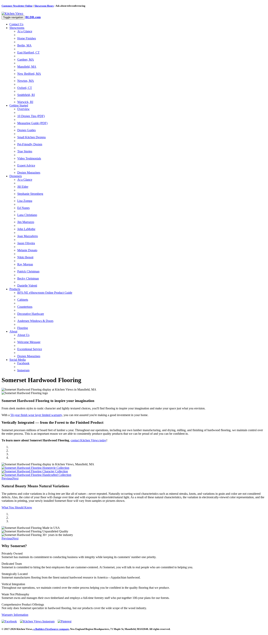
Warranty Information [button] (15, 614)
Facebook (23, 363)
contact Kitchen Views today (88, 440)
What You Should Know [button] (17, 507)
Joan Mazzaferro (27, 236)
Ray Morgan (25, 264)
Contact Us (16, 24)
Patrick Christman (28, 271)
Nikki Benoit (25, 257)
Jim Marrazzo (25, 222)
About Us (23, 335)
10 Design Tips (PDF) (31, 116)
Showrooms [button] (16, 27)
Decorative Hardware (30, 313)
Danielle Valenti (27, 285)
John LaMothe (26, 229)
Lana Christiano (27, 215)
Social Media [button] (17, 359)
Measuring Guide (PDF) (32, 123)
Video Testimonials (29, 158)
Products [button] (14, 289)
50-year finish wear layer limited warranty (36, 415)
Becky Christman (28, 278)
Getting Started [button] (18, 105)
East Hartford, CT (28, 52)
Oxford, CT (24, 87)
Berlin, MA (24, 45)
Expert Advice (26, 165)
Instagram (23, 370)
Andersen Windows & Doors (35, 321)
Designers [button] (15, 176)
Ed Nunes (23, 208)
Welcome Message (28, 342)
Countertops (24, 306)
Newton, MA (25, 80)
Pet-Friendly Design (29, 144)
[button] (7, 478)
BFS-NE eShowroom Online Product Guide (44, 292)
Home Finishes (26, 38)
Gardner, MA (25, 59)
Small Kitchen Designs (31, 137)
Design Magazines (28, 172)
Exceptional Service (29, 349)
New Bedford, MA (29, 73)
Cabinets (22, 299)
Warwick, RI (25, 102)
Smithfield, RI (26, 95)
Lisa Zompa (24, 200)
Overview (23, 109)
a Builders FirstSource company (51, 629)
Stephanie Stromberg (30, 193)
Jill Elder (22, 186)
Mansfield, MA (26, 66)
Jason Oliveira (26, 243)
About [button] (13, 331)
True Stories (24, 151)
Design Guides (26, 130)
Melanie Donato (27, 250)
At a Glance (24, 31)
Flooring (22, 328)
